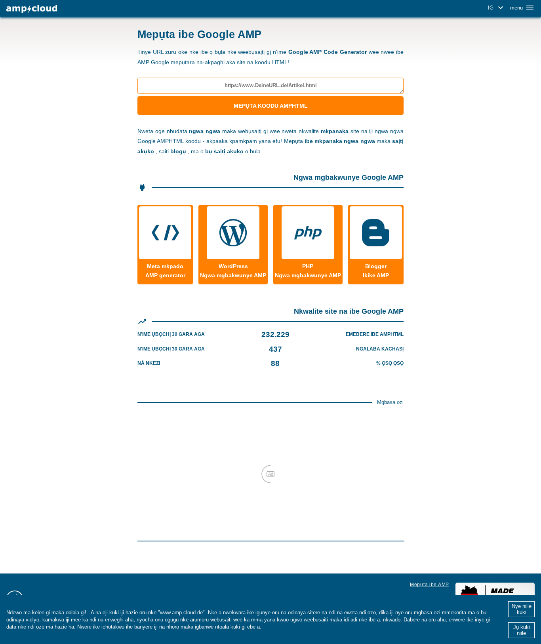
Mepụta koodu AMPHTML (271, 106)
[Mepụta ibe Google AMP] (31, 9)
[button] (497, 8)
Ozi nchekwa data (284, 627)
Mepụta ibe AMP (429, 584)
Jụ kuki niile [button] (521, 630)
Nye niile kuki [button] (521, 609)
